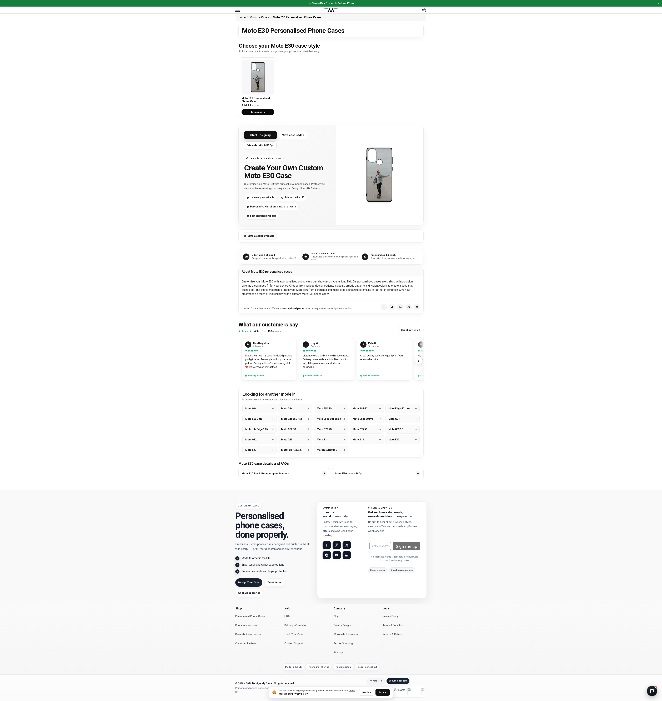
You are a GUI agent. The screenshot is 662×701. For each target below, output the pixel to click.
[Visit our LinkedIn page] (347, 555)
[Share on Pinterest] (408, 307)
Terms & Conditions (394, 625)
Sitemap (338, 652)
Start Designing (260, 135)
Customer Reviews (245, 643)
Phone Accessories (246, 625)
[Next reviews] (418, 360)
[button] (237, 10)
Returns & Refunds (393, 634)
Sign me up (406, 546)
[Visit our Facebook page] (327, 545)
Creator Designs (342, 625)
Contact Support (293, 643)
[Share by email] (417, 307)
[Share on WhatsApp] (400, 307)
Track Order (274, 582)
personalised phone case (296, 308)
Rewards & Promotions (248, 634)
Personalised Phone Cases (250, 616)
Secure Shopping (343, 643)
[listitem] (284, 473)
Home (242, 17)
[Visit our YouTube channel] (337, 555)
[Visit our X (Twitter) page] (347, 545)
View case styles (293, 135)
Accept (383, 692)
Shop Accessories (249, 592)
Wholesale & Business (346, 634)
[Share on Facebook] (383, 307)
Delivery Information (295, 625)
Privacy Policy (390, 616)
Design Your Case (248, 582)
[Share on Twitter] (392, 307)
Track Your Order (294, 634)
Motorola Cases (259, 17)
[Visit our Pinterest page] (327, 555)
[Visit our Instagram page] (337, 545)
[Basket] (424, 10)
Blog (336, 616)
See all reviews (409, 330)
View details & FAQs (260, 145)
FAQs (287, 616)
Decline (366, 692)
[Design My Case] (331, 10)
